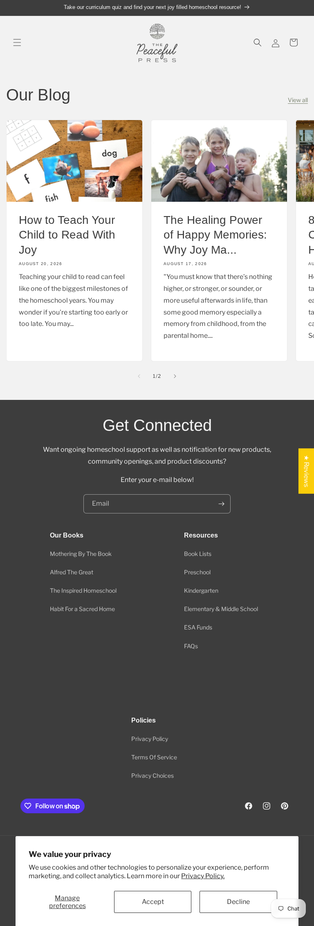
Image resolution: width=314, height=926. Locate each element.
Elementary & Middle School (221, 608)
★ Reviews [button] (306, 471)
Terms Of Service (154, 757)
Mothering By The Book (81, 553)
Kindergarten (201, 590)
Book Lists (197, 553)
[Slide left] (139, 376)
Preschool (197, 572)
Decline (238, 902)
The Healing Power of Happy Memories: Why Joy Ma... (215, 235)
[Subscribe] (221, 503)
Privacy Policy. (202, 876)
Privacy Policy (149, 738)
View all (298, 99)
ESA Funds (198, 627)
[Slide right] (175, 376)
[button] (17, 42)
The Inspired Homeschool (83, 590)
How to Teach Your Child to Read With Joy (67, 235)
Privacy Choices (152, 775)
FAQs (191, 646)
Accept (153, 902)
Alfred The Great (71, 572)
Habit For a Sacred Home (82, 608)
